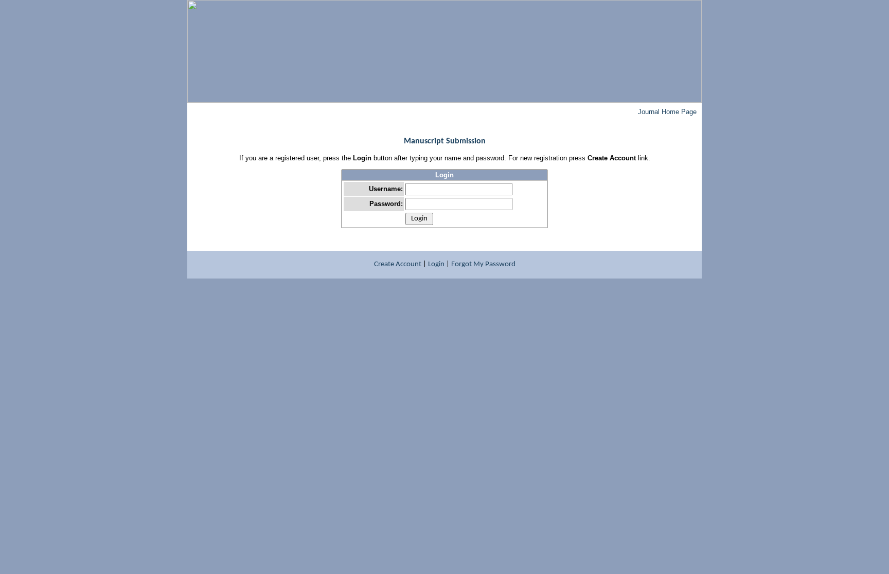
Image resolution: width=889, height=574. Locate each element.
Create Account (397, 264)
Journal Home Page (667, 112)
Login (436, 264)
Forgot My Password (483, 264)
